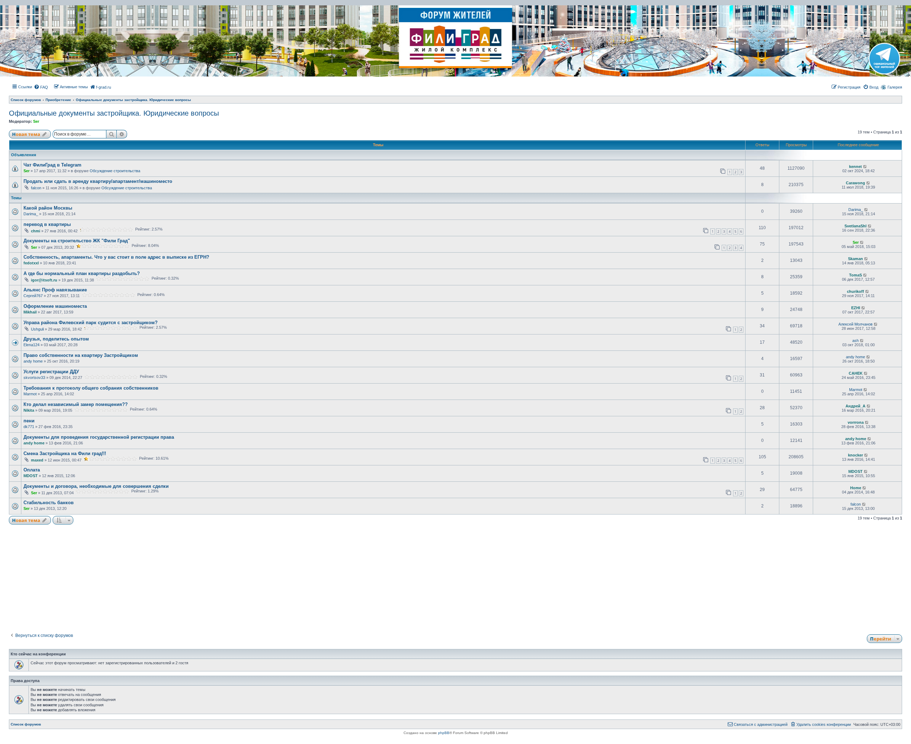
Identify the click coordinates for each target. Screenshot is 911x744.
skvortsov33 (34, 377)
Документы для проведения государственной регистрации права (98, 437)
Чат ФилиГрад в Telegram (52, 165)
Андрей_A (855, 406)
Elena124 (31, 345)
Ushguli (37, 329)
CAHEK (856, 373)
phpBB (443, 733)
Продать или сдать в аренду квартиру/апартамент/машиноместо (97, 181)
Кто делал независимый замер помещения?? (75, 404)
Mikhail (30, 312)
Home (855, 488)
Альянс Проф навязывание (55, 289)
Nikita (28, 410)
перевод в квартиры (47, 224)
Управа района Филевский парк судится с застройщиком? (90, 322)
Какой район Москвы (47, 208)
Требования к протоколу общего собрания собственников (90, 388)
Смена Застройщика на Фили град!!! (64, 453)
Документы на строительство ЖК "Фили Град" (76, 240)
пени (29, 420)
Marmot (30, 394)
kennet (855, 166)
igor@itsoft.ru (44, 280)
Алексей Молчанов (855, 324)
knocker (855, 455)
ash (855, 340)
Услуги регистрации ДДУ (51, 371)
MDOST (30, 476)
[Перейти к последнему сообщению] (865, 166)
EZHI (855, 308)
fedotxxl (31, 263)
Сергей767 (33, 296)
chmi (35, 231)
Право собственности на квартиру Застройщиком (80, 355)
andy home (33, 361)
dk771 (28, 426)
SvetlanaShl (855, 226)
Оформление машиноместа (55, 306)
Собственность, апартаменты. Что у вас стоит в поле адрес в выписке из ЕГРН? (116, 257)
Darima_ (30, 214)
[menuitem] (41, 87)
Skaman (855, 259)
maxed (37, 460)
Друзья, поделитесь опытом (56, 339)
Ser (36, 121)
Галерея (895, 87)
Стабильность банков (48, 502)
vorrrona (856, 422)
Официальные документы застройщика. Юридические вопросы (114, 113)
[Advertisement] (455, 576)
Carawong (855, 183)
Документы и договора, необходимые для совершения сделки (96, 486)
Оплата (31, 470)
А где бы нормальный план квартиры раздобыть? (81, 273)
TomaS (855, 275)
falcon (36, 188)
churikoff (855, 291)
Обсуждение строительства (115, 171)
